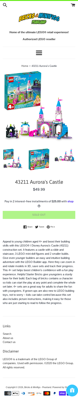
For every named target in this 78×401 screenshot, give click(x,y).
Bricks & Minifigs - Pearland (37, 387)
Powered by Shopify (62, 387)
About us (8, 338)
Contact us (9, 342)
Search (7, 333)
